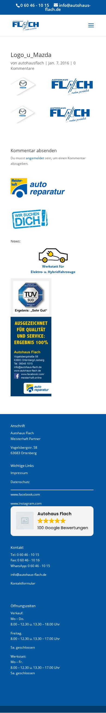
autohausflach (31, 62)
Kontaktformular (23, 583)
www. (15, 494)
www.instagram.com (26, 503)
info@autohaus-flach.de (28, 574)
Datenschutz (20, 482)
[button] (52, 521)
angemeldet (35, 158)
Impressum (19, 473)
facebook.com (29, 494)
